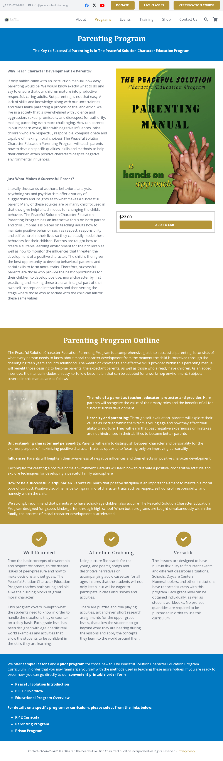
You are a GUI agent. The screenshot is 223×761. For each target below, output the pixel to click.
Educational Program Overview (42, 697)
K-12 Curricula (27, 717)
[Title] (11, 19)
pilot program (72, 664)
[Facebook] (87, 5)
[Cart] (215, 19)
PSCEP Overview (29, 691)
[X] (94, 5)
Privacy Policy (186, 751)
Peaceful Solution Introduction (42, 684)
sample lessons (36, 664)
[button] (89, 19)
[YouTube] (102, 5)
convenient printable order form (97, 674)
